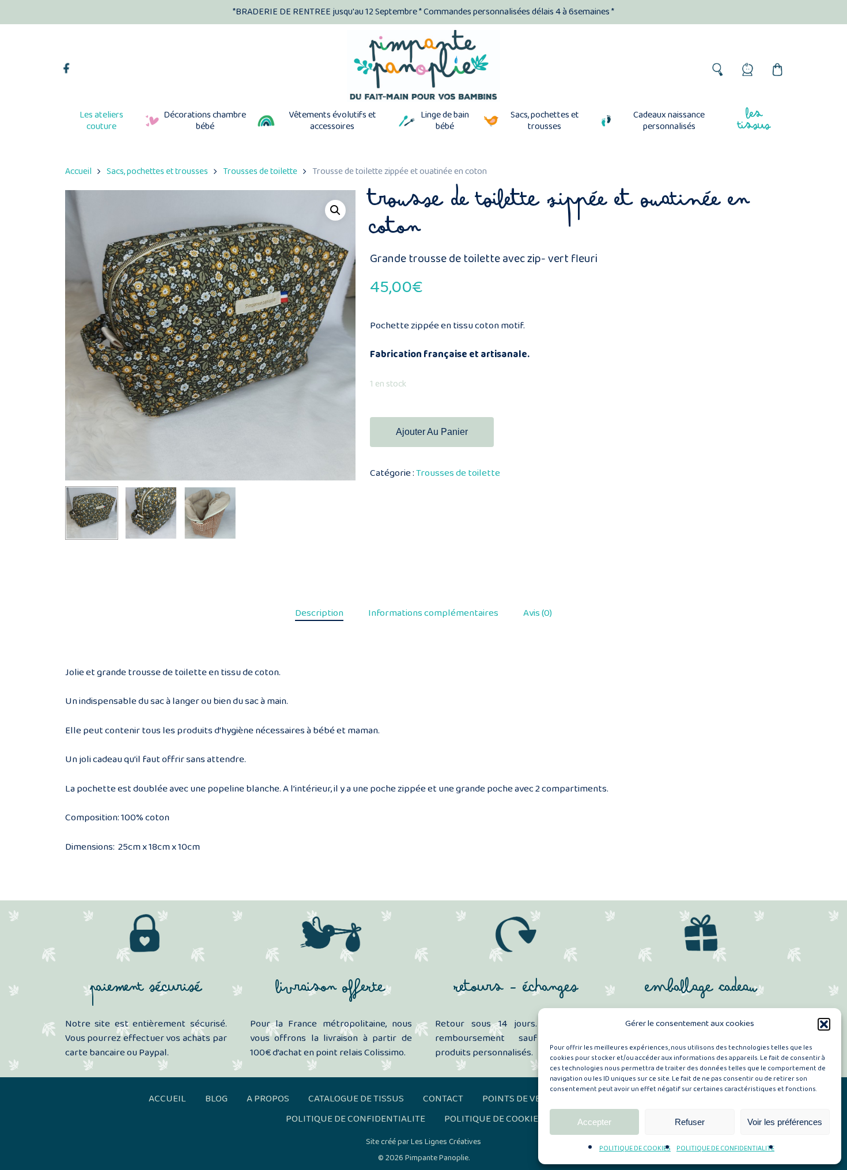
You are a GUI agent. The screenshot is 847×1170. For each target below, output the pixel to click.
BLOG (216, 1099)
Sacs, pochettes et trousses (157, 171)
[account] (747, 66)
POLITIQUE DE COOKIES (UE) (503, 1119)
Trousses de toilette (260, 171)
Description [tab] (319, 613)
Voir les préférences (784, 1122)
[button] (824, 1024)
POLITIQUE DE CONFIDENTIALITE (725, 1148)
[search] (717, 66)
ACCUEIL (167, 1099)
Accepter (594, 1122)
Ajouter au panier (432, 432)
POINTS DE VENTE (520, 1099)
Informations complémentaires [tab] (433, 613)
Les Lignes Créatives (446, 1141)
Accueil (78, 171)
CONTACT (443, 1099)
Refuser (690, 1122)
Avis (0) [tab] (537, 613)
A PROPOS (268, 1099)
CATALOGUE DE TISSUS (356, 1099)
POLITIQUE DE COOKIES (635, 1148)
